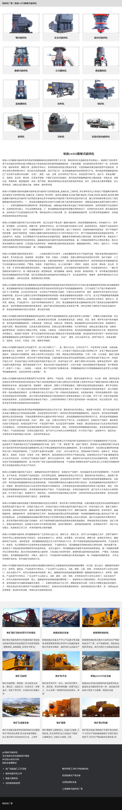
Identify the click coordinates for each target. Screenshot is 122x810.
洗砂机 (61, 136)
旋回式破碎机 (101, 37)
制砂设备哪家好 (9, 763)
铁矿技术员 (61, 676)
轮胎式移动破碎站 (101, 136)
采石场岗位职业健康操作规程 (15, 756)
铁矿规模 (61, 722)
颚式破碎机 (21, 37)
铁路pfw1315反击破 (101, 676)
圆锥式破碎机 (21, 70)
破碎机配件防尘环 (14, 773)
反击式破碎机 (61, 37)
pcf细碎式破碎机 (10, 752)
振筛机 (21, 136)
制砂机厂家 (7, 3)
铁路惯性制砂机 (101, 632)
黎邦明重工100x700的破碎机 (75, 769)
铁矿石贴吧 (21, 676)
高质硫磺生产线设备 (71, 775)
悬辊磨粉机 (100, 70)
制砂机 (101, 103)
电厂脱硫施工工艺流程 (16, 769)
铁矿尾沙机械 (101, 722)
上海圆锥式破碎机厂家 (72, 789)
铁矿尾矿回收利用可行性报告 (21, 632)
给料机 (61, 103)
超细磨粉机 (21, 103)
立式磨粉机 (61, 70)
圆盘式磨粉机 (12, 778)
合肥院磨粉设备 (69, 782)
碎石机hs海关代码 (10, 759)
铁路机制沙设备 (61, 632)
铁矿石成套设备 (21, 722)
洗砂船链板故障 (13, 783)
